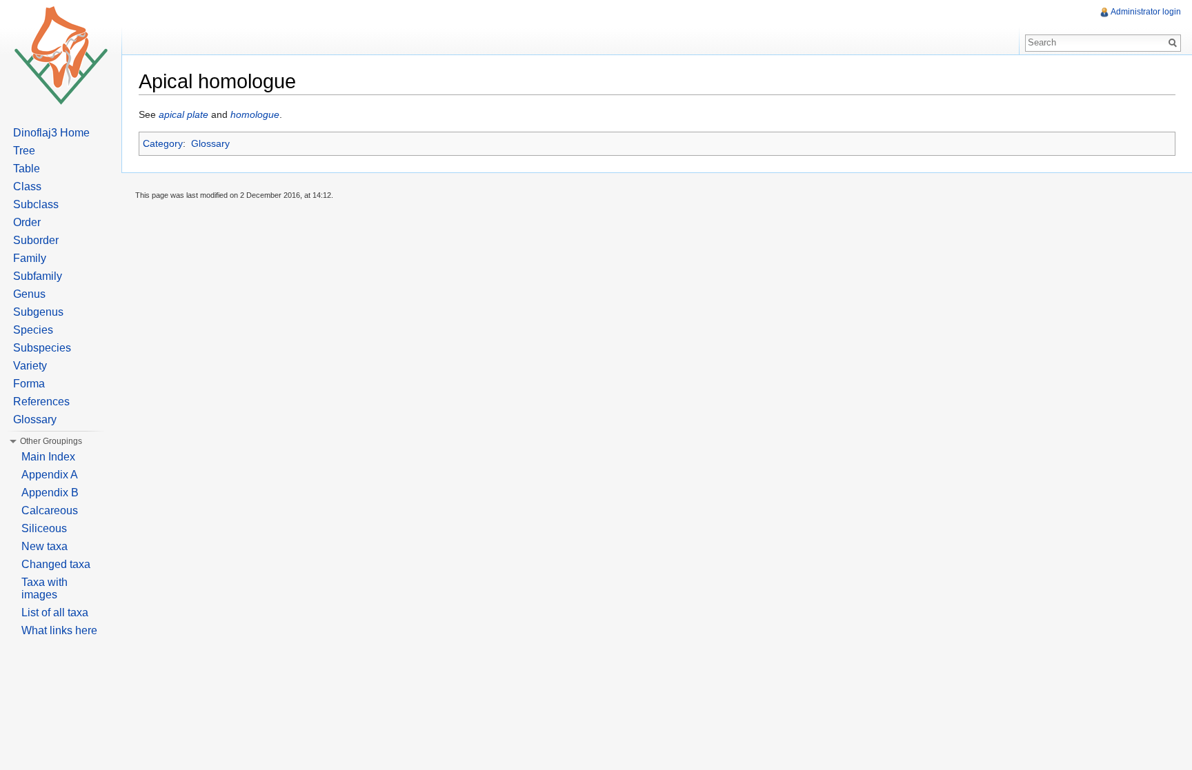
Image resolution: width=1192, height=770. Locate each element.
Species (33, 330)
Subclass (36, 204)
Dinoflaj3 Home (51, 133)
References (41, 401)
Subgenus (38, 312)
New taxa (44, 546)
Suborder (36, 240)
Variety (30, 366)
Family (29, 258)
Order (27, 222)
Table (26, 168)
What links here (59, 630)
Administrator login (1146, 12)
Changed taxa (55, 564)
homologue (254, 114)
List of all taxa (54, 612)
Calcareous (49, 510)
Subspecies (42, 348)
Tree (24, 150)
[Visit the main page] (61, 55)
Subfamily (37, 276)
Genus (29, 294)
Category (163, 143)
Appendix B (50, 492)
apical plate (183, 114)
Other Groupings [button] (51, 441)
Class (27, 186)
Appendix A (49, 474)
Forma (29, 383)
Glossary (210, 143)
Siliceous (44, 528)
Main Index (48, 457)
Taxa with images (44, 588)
